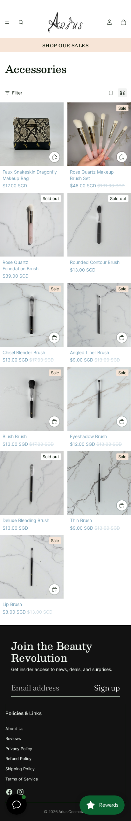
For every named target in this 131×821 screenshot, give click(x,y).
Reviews (13, 738)
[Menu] (7, 22)
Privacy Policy (18, 748)
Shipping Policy (20, 768)
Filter (17, 92)
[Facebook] (9, 792)
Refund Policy (18, 758)
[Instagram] (20, 792)
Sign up (107, 687)
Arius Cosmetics (73, 811)
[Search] (21, 22)
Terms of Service (21, 779)
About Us (14, 728)
